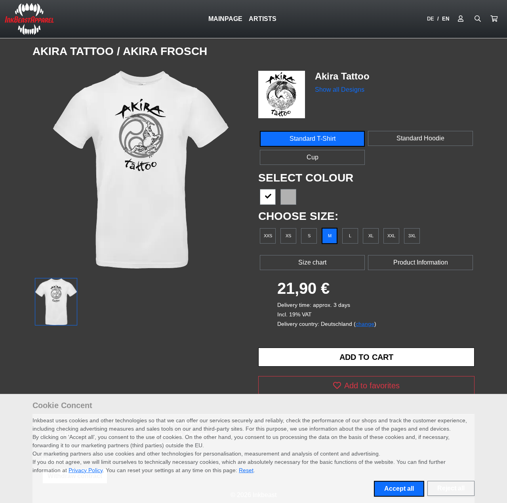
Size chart (312, 262)
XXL (391, 235)
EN (445, 19)
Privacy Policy (86, 470)
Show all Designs (339, 89)
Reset (246, 470)
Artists (262, 18)
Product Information (420, 262)
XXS (268, 235)
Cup (312, 157)
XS (288, 235)
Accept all (399, 488)
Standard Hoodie (420, 138)
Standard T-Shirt (312, 138)
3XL (412, 235)
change (365, 324)
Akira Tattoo (74, 51)
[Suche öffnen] (478, 19)
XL (371, 235)
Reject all (451, 488)
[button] (494, 19)
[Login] (460, 19)
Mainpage (225, 18)
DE (430, 19)
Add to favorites (372, 385)
